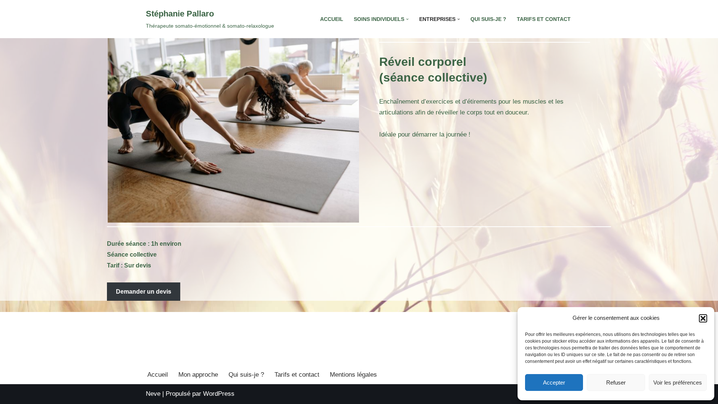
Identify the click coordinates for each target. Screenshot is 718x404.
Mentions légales (353, 374)
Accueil (331, 19)
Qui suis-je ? (488, 19)
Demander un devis (143, 291)
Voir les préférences (677, 382)
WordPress (218, 393)
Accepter (554, 382)
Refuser (616, 382)
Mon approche (198, 374)
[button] (703, 318)
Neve (153, 393)
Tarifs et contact (544, 19)
